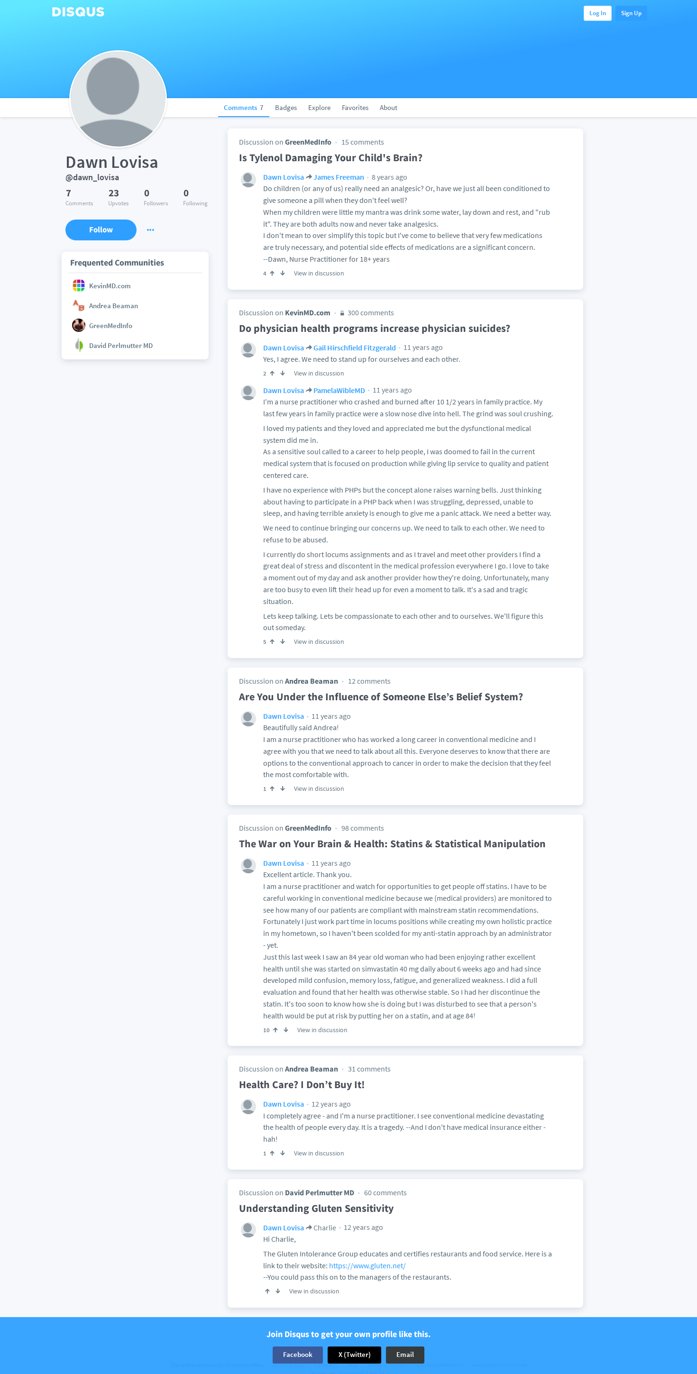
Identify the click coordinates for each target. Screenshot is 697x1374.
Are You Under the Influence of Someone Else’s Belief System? (381, 696)
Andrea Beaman (311, 681)
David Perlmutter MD (319, 1192)
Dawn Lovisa (283, 177)
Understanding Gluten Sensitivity (316, 1208)
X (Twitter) (355, 1354)
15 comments (362, 142)
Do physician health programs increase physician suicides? (374, 328)
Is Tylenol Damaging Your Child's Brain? (330, 157)
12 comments (369, 681)
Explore (319, 107)
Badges (286, 107)
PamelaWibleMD (339, 390)
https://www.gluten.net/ (367, 1265)
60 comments (385, 1192)
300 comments (370, 312)
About (388, 107)
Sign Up (631, 13)
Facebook (297, 1354)
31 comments (369, 1068)
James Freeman (338, 177)
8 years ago (388, 177)
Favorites (355, 107)
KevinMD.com (307, 312)
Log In (597, 13)
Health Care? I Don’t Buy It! (302, 1084)
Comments (244, 107)
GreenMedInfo (308, 142)
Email (405, 1354)
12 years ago (330, 1103)
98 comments (362, 828)
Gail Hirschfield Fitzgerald (354, 347)
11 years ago (422, 347)
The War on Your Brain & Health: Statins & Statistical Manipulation (392, 843)
